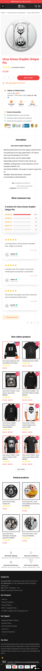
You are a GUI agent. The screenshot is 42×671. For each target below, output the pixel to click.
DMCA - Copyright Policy (9, 608)
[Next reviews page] (38, 323)
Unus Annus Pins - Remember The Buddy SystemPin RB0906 (9, 536)
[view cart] (39, 6)
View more (21, 469)
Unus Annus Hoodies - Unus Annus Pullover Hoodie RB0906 (9, 425)
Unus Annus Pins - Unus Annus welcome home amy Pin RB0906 (31, 504)
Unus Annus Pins (33, 13)
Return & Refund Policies (9, 626)
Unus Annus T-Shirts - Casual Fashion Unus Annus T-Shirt (29, 425)
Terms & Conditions (7, 602)
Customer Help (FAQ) (8, 632)
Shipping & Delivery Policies (9, 620)
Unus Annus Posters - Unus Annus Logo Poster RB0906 (11, 393)
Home (3, 13)
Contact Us (4, 629)
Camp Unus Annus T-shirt (30, 361)
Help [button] (38, 668)
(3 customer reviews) (18, 67)
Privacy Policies (6, 605)
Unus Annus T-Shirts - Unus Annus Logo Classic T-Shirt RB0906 (30, 457)
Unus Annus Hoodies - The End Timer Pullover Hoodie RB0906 (30, 393)
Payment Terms (6, 623)
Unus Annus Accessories (16, 13)
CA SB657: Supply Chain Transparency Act (14, 611)
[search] (36, 6)
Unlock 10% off (4, 662)
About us (4, 599)
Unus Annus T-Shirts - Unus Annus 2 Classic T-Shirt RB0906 (10, 457)
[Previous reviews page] (28, 323)
